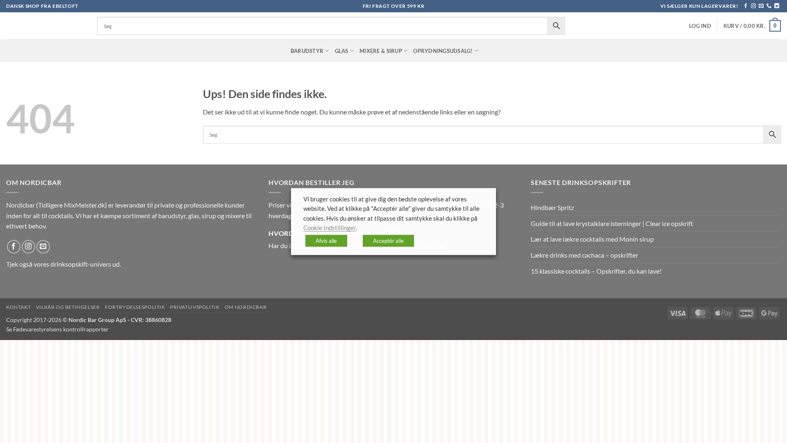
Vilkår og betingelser (68, 307)
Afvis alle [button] (326, 240)
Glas (341, 51)
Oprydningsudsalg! (443, 51)
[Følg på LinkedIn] (776, 6)
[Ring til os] (769, 6)
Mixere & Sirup (380, 51)
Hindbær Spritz (552, 207)
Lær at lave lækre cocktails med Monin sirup (592, 239)
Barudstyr (307, 51)
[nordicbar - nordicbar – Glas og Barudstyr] (45, 26)
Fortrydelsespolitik (135, 307)
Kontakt (18, 307)
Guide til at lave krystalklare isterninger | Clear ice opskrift (612, 223)
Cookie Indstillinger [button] (329, 227)
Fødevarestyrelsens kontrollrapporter (61, 329)
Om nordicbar (245, 307)
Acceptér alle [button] (388, 240)
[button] (700, 26)
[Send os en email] (761, 6)
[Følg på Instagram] (753, 6)
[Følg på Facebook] (745, 6)
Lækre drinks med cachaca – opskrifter (584, 255)
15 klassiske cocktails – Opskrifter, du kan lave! (596, 271)
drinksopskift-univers (80, 264)
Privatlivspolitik (194, 307)
